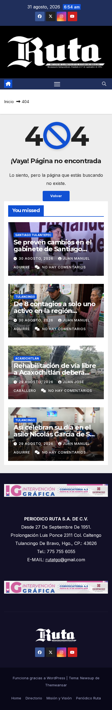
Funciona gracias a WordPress (39, 678)
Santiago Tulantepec (33, 235)
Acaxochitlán (27, 358)
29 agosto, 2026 (36, 382)
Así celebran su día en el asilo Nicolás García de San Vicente (56, 434)
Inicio (9, 101)
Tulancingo (25, 296)
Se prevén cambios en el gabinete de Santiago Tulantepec (52, 249)
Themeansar (56, 685)
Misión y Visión (59, 698)
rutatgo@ (54, 559)
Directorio (34, 698)
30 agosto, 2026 (36, 258)
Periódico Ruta (88, 698)
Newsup (87, 678)
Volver (56, 196)
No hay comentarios (64, 267)
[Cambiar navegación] (57, 84)
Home (16, 698)
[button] (104, 83)
